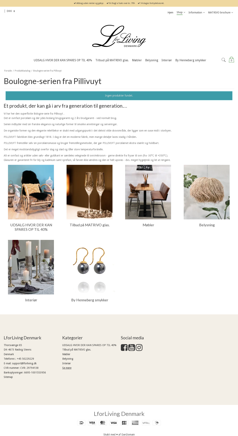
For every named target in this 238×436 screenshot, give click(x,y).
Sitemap (8, 376)
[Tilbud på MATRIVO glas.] (89, 192)
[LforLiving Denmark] (119, 36)
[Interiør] (31, 267)
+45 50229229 (25, 358)
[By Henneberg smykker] (89, 267)
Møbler (66, 354)
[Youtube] (131, 349)
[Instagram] (139, 349)
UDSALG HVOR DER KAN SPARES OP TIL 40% (89, 345)
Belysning (67, 358)
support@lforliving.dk (24, 363)
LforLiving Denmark (119, 413)
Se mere (66, 367)
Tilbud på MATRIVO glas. (76, 349)
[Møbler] (148, 192)
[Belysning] (206, 192)
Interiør (66, 363)
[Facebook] (124, 349)
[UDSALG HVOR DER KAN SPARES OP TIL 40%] (31, 192)
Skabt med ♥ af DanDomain (119, 434)
